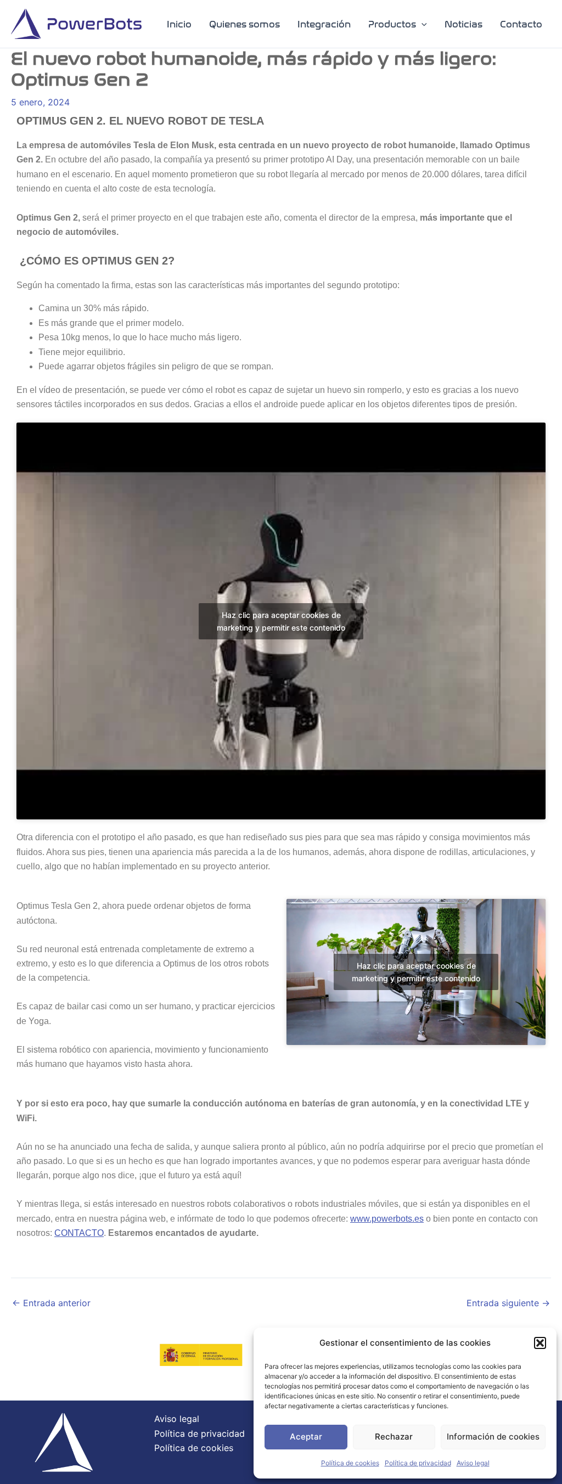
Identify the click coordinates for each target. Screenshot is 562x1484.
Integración (324, 24)
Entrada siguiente (508, 1302)
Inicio (179, 24)
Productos (392, 24)
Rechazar (394, 1436)
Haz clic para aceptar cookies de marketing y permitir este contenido (281, 621)
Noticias (463, 24)
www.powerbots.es (387, 1218)
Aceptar (306, 1436)
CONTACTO (79, 1233)
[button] (540, 1342)
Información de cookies (493, 1436)
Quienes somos (244, 24)
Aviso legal (473, 1463)
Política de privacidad (418, 1463)
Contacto (521, 24)
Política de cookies (350, 1463)
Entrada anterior (51, 1302)
